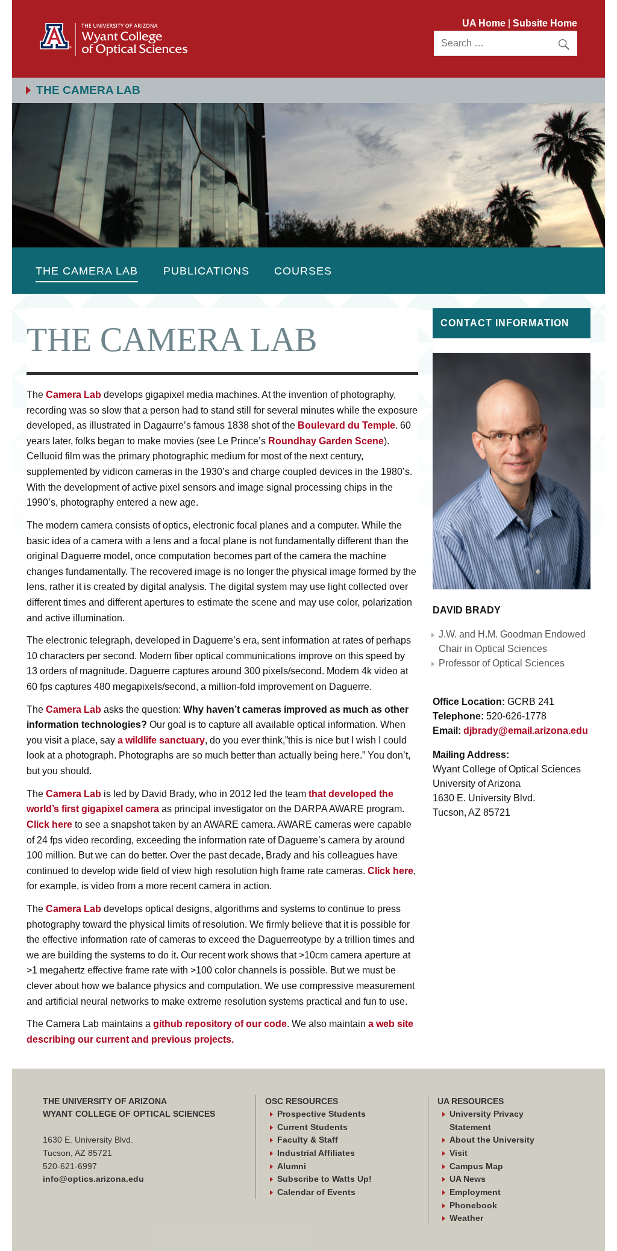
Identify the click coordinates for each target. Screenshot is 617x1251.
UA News (467, 1179)
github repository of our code (219, 1024)
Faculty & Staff (307, 1139)
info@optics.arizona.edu (93, 1179)
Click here (49, 824)
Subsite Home (545, 23)
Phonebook (473, 1205)
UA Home (485, 23)
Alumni (291, 1166)
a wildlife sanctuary (161, 740)
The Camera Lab (87, 270)
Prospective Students (321, 1114)
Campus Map (476, 1166)
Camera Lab (73, 395)
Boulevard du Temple (346, 425)
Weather (466, 1218)
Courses (303, 270)
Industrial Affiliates (316, 1153)
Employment (475, 1192)
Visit (458, 1153)
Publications (206, 270)
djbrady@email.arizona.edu (525, 730)
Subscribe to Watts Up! (324, 1179)
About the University (491, 1139)
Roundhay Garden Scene (326, 441)
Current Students (312, 1127)
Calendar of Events (316, 1192)
